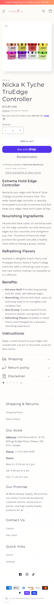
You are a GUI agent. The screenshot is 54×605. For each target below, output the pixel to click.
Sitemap (10, 561)
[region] (27, 2)
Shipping (5, 111)
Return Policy (13, 419)
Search (10, 554)
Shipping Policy (14, 412)
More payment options (27, 156)
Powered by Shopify (37, 598)
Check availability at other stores (23, 172)
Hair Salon (11, 535)
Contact (10, 528)
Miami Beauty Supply (23, 598)
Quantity (6, 124)
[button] (3, 11)
